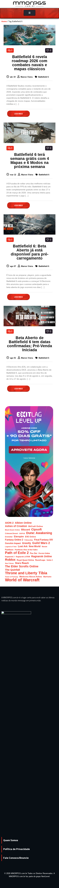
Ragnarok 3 (9, 557)
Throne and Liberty (21, 573)
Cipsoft (36, 529)
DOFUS (22, 533)
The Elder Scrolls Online (21, 566)
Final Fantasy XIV (43, 540)
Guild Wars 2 (41, 543)
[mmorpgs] (29, 3)
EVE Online (30, 537)
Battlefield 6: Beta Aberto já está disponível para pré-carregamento (29, 252)
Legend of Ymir (11, 546)
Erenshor (9, 537)
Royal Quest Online (25, 560)
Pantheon (9, 550)
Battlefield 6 (43, 77)
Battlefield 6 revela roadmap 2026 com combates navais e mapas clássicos (29, 63)
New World (35, 546)
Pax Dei (33, 553)
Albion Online (23, 522)
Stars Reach (22, 563)
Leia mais (18, 113)
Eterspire (19, 536)
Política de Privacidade (16, 849)
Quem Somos (10, 840)
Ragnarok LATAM (23, 557)
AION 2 (9, 522)
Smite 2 (50, 560)
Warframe (47, 577)
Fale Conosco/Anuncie (16, 858)
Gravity (26, 543)
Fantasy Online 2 (14, 540)
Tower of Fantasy (11, 577)
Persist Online (44, 553)
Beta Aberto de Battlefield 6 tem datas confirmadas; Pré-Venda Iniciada (29, 344)
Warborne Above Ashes (30, 577)
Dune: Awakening (39, 532)
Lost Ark (22, 546)
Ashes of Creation (16, 526)
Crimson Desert (11, 533)
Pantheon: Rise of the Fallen (26, 550)
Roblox (10, 559)
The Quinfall (12, 569)
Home (4, 21)
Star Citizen (9, 563)
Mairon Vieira (27, 77)
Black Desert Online (12, 530)
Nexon (44, 546)
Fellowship (28, 540)
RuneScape (40, 560)
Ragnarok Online (41, 556)
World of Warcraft (22, 579)
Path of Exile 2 (17, 552)
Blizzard (25, 529)
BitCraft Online (35, 526)
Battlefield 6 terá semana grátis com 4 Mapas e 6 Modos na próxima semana (29, 160)
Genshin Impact (13, 543)
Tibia (43, 573)
